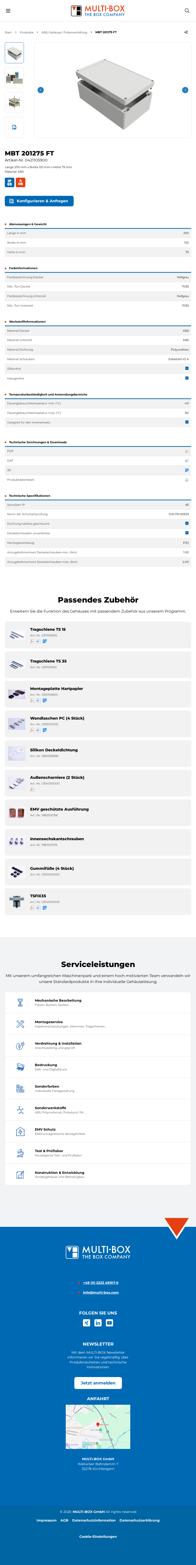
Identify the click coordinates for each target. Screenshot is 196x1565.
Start (8, 32)
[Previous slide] (41, 90)
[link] (86, 1323)
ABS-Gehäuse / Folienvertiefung (64, 32)
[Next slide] (185, 90)
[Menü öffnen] (8, 10)
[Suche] (187, 10)
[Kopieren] (186, 32)
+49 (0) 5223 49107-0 (101, 1283)
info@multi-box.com (101, 1292)
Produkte (26, 32)
